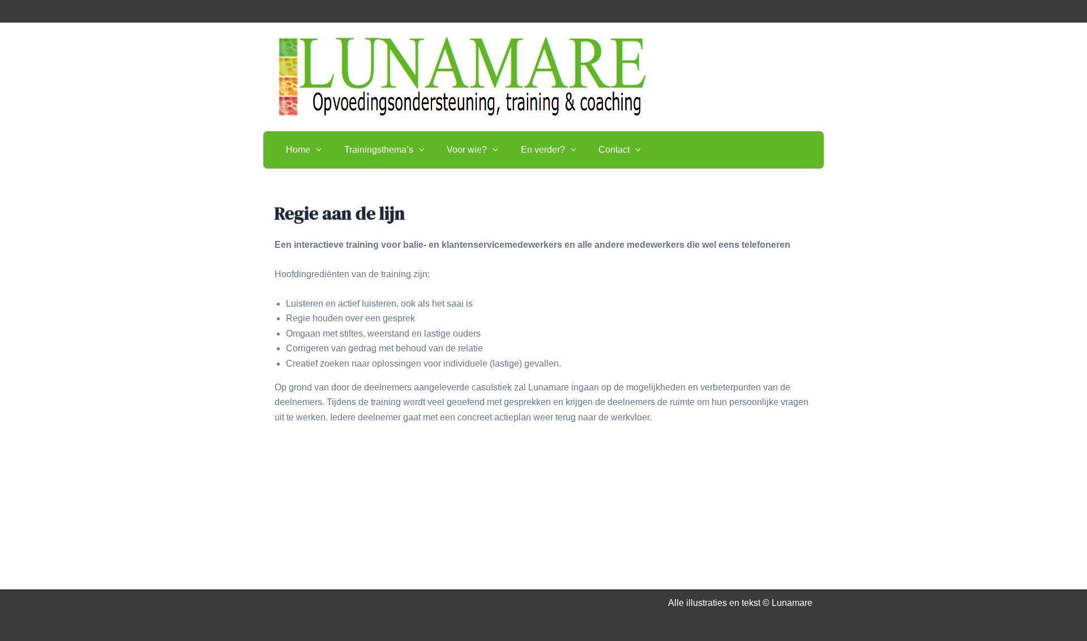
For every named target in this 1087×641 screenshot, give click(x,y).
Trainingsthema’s (378, 149)
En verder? (543, 149)
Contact (614, 149)
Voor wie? (467, 149)
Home (298, 149)
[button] (316, 150)
